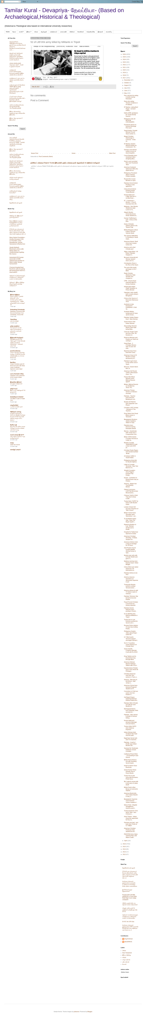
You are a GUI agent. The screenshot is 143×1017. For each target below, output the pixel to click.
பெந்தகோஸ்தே (91, 32)
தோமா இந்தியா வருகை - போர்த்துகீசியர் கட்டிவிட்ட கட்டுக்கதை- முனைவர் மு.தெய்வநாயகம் (16, 223)
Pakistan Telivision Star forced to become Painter (131, 597)
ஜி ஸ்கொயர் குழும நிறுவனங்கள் (127, 890)
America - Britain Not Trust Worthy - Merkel (130, 485)
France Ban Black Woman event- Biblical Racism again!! (129, 379)
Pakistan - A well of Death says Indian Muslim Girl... (130, 744)
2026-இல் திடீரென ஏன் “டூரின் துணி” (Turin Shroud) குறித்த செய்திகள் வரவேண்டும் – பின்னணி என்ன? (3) (17, 343)
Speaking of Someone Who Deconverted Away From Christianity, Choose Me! (17, 313)
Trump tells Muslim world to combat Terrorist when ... (130, 586)
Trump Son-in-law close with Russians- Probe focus (131, 777)
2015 (124, 846)
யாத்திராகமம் (53, 32)
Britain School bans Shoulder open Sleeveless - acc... (130, 514)
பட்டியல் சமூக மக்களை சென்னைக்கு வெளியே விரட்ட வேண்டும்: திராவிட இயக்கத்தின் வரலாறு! (17, 99)
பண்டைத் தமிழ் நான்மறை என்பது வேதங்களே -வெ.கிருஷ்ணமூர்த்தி (16, 106)
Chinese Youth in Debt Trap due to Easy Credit (131, 497)
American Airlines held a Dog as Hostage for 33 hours (131, 543)
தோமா (14, 32)
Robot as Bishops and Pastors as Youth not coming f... (131, 339)
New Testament (127, 953)
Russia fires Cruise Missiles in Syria (130, 179)
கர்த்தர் (124, 957)
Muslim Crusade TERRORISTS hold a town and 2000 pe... (130, 445)
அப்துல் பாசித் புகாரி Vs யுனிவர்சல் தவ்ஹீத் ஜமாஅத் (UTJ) (129, 909)
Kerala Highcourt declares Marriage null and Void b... (130, 722)
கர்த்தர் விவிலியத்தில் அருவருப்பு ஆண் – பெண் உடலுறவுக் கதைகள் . (16, 64)
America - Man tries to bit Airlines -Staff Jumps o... (130, 681)
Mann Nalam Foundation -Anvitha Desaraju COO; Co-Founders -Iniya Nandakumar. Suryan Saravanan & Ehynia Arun (17, 241)
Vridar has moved (15, 444)
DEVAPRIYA (128, 942)
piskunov (76, 1011)
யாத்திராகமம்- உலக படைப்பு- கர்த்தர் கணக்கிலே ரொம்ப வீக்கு (17, 79)
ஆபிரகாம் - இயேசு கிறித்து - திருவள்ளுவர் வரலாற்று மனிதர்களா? (17, 284)
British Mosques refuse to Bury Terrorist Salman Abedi (131, 231)
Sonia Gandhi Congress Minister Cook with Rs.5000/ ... (131, 651)
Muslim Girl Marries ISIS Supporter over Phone (131, 403)
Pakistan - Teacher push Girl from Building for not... (130, 397)
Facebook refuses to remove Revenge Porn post (130, 126)
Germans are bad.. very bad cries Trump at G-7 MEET (131, 824)
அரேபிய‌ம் (72, 32)
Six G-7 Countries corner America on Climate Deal (130, 644)
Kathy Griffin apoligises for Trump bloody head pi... (131, 114)
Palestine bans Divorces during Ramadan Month (130, 426)
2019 (124, 72)
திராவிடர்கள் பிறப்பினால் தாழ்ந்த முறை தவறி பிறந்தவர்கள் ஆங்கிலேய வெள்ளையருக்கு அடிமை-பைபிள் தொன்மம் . (16, 57)
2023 (124, 62)
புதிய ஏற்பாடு (125, 962)
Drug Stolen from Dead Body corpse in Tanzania (131, 415)
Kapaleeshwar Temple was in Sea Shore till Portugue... (131, 669)
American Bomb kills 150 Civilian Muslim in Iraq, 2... (131, 795)
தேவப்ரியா (13, 362)
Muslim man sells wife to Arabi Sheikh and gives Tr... (131, 557)
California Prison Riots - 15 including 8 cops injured (131, 755)
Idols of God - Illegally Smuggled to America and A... (130, 806)
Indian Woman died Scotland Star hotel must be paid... (130, 733)
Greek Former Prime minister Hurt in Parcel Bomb (130, 771)
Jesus (124, 950)
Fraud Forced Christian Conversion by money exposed (131, 603)
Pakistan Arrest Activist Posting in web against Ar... (131, 184)
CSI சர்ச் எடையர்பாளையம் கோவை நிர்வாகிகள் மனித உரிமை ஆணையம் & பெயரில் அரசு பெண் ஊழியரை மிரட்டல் (17, 231)
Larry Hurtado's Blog (16, 374)
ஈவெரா (36, 32)
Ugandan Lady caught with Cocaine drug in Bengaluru (131, 294)
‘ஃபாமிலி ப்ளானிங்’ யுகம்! (16, 406)
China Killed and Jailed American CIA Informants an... (131, 568)
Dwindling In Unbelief (16, 397)
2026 (124, 54)
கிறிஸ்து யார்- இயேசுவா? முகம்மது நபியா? (16, 216)
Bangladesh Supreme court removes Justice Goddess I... (130, 800)
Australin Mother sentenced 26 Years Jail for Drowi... (131, 313)
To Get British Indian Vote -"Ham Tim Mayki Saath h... (130, 520)
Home (8, 32)
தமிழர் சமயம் (13, 388)
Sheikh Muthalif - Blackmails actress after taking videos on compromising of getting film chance (16, 251)
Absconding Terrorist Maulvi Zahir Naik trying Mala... (130, 327)
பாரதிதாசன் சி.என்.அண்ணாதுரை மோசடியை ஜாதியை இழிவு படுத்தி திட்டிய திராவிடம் (16, 72)
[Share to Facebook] (51, 87)
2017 (124, 78)
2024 (124, 59)
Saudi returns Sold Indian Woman (129, 322)
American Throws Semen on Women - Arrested (131, 391)
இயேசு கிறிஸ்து (126, 955)
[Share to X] (49, 87)
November (127, 80)
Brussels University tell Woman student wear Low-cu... (131, 259)
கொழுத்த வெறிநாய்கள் (16, 383)
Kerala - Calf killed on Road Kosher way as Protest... (131, 479)
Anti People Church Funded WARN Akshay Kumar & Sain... (130, 550)
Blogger (89, 1011)
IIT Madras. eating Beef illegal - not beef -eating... (131, 108)
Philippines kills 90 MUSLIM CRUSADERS (129, 120)
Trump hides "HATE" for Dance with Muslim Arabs (131, 502)
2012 (124, 854)
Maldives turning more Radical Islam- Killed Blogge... (131, 562)
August (126, 85)
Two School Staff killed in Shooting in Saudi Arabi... (131, 237)
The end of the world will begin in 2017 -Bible (130, 269)
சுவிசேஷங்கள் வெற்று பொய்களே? (15, 191)
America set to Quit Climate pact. (129, 248)
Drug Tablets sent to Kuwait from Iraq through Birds (130, 657)
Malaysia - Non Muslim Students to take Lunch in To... (131, 208)
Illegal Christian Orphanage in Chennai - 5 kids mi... (130, 139)
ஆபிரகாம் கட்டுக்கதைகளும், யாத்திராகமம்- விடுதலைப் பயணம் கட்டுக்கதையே (17, 277)
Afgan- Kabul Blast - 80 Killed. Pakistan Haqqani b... (131, 253)
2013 (124, 852)
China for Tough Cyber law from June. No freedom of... (131, 333)
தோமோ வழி (13, 425)
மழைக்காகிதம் (14, 405)
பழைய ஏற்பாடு (126, 959)
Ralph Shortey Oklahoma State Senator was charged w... (129, 276)
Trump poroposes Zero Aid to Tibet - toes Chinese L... (131, 812)
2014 (124, 849)
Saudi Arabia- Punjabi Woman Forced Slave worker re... (130, 132)
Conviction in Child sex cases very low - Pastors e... (131, 693)
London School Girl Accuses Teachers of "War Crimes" (131, 508)
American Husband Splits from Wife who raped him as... (131, 168)
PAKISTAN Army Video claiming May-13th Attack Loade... (131, 835)
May (125, 93)
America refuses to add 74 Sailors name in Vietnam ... (131, 592)
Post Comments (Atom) (46, 156)
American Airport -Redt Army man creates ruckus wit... (131, 243)
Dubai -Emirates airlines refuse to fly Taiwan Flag (130, 225)
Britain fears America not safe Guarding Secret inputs (130, 761)
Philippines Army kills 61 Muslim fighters (130, 461)
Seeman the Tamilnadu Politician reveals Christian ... (131, 749)
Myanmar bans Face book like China (130, 351)
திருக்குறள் (44, 32)
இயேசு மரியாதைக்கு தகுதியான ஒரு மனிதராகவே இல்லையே (17, 113)
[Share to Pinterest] (53, 87)
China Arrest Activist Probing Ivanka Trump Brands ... (130, 190)
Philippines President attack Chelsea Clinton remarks (130, 174)
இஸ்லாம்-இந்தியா (15, 294)
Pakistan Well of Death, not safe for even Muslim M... (131, 704)
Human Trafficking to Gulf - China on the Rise (130, 219)
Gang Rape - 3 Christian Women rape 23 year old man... (130, 346)
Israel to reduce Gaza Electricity (130, 766)
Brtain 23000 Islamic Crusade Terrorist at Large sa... (131, 438)
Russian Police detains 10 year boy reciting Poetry (131, 627)
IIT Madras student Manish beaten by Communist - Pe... (130, 145)
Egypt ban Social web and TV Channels (130, 738)
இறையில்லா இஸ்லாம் (16, 382)
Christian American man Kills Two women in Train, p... (131, 675)
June (126, 90)
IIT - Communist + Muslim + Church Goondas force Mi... (130, 202)
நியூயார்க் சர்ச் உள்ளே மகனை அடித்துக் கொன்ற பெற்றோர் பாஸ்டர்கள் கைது (17, 428)
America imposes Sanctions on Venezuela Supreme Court (131, 579)
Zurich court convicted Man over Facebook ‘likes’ (131, 163)
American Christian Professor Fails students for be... (130, 830)
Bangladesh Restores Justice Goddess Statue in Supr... (130, 421)
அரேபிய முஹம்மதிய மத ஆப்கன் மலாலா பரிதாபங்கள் (130, 903)
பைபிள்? (21, 32)
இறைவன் (100, 32)
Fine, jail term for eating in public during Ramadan (131, 97)
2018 (124, 75)
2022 (124, 65)
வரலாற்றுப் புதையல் (15, 449)
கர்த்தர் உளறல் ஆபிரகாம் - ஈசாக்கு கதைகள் (16, 178)
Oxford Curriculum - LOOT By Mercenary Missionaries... (131, 491)
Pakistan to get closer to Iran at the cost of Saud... (130, 362)
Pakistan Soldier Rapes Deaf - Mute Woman (131, 318)
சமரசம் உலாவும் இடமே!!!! (17, 435)
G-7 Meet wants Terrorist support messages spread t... (131, 638)
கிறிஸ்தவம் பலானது (15, 411)
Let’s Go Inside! (14, 321)
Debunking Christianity (17, 309)
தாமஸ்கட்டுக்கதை (15, 351)
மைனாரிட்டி (109, 32)
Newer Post (34, 153)
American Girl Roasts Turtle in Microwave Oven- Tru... (131, 372)
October (126, 83)
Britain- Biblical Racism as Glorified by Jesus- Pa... (131, 386)
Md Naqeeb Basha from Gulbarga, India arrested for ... (131, 710)
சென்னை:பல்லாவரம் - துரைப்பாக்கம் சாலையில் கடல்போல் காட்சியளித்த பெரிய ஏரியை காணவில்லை (129, 884)
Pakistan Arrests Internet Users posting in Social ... (130, 609)
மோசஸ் (124, 964)
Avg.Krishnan (129, 939)
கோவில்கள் (81, 32)
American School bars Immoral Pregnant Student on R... (130, 687)
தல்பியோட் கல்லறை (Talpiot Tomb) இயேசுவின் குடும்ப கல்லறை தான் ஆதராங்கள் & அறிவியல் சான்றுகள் (65, 163)
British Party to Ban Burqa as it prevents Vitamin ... (131, 789)
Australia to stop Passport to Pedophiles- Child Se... (130, 306)
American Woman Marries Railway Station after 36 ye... (131, 663)
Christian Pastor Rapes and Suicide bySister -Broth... (131, 451)
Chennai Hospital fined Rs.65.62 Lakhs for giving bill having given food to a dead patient (17, 270)
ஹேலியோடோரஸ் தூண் (15, 203)
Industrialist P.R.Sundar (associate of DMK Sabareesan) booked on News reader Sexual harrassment (16, 261)
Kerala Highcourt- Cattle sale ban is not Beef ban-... (130, 196)
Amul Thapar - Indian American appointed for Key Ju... (131, 818)
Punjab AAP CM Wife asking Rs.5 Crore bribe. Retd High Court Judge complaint (129, 897)
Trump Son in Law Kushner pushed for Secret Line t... (131, 621)
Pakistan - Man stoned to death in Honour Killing (131, 716)
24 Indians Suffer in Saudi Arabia (130, 456)
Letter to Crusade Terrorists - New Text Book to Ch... (131, 466)
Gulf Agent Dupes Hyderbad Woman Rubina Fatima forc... (131, 698)
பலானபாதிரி (63, 32)
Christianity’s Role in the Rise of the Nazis (131, 264)
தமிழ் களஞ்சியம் (14, 326)
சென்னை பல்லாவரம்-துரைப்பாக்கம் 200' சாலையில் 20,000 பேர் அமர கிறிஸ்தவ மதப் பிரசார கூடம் (130, 927)
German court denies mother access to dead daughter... (130, 151)
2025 (124, 57)
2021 (124, 67)
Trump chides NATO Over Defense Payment (130, 728)
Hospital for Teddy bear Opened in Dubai (131, 532)
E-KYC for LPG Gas (128, 921)
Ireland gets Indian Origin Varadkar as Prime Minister (130, 288)
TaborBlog (13, 319)
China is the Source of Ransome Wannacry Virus (131, 299)
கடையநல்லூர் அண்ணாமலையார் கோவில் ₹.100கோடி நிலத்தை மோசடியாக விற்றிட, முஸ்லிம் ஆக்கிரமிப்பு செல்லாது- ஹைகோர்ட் (17, 141)
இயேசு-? (28, 32)
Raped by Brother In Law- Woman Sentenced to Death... (130, 527)
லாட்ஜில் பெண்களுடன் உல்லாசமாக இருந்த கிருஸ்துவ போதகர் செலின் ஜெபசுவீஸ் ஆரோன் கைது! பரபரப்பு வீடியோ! (17, 417)
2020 (124, 70)
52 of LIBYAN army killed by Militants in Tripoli (131, 615)
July (125, 88)
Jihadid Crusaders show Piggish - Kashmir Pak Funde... (129, 473)
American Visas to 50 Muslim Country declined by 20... (130, 356)
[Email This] (44, 87)
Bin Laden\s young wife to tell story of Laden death (131, 783)
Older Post (112, 153)
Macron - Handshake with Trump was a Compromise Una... (130, 432)
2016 (124, 844)
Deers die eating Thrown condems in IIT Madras (131, 103)
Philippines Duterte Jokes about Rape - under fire (131, 632)
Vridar (12, 443)
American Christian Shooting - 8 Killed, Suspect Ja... (130, 537)
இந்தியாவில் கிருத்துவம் (16, 337)
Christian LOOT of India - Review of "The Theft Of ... (131, 409)
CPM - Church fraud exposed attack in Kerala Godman (130, 282)
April (125, 840)
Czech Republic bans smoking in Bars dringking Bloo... (130, 157)
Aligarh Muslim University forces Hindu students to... (130, 214)
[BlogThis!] (46, 87)
